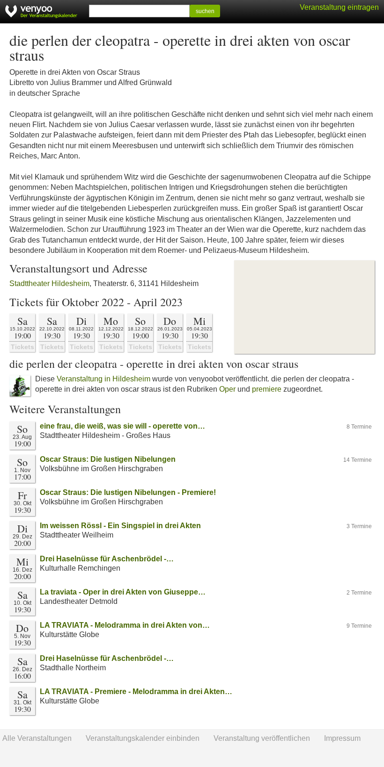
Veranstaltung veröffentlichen (262, 738)
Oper (227, 389)
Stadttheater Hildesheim (49, 283)
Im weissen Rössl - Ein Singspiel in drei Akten (120, 526)
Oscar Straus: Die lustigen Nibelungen (108, 459)
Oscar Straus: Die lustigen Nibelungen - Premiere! (128, 492)
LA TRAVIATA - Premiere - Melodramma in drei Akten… (136, 691)
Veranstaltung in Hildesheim (103, 379)
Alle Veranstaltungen (37, 738)
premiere (266, 389)
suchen (205, 11)
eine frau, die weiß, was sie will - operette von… (122, 426)
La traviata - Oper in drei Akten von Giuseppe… (123, 592)
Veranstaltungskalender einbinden (142, 738)
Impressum (342, 738)
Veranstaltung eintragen (339, 7)
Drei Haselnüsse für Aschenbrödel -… (107, 559)
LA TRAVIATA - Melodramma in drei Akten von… (125, 625)
